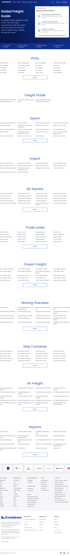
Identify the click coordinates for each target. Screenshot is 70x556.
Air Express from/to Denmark (24, 203)
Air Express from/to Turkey (42, 198)
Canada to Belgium (57, 236)
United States (2, 480)
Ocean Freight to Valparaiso (59, 268)
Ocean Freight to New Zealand (42, 280)
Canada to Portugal (40, 234)
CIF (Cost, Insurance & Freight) (61, 480)
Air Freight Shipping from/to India (7, 392)
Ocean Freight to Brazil (23, 277)
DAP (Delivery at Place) (59, 484)
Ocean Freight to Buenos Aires (7, 268)
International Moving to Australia (25, 315)
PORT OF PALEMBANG (41, 63)
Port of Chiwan (3, 72)
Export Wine (43, 488)
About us (35, 2)
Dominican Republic (4, 490)
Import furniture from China (32, 496)
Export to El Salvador (22, 122)
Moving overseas (4, 307)
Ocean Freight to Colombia (42, 275)
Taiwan (15, 500)
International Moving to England (43, 315)
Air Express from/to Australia (6, 200)
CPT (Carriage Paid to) (59, 488)
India (1, 484)
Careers (55, 527)
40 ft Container (30, 490)
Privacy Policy (57, 530)
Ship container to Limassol (41, 358)
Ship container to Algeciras (24, 353)
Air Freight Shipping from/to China (43, 388)
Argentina (2, 504)
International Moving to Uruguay (43, 322)
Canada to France (22, 239)
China (1, 482)
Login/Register (64, 2)
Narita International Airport (24, 444)
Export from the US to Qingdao (42, 129)
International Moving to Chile (24, 311)
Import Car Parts (30, 506)
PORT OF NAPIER (4, 63)
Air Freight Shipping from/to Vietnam (8, 400)
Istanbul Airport (56, 448)
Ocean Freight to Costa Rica (59, 277)
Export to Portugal (4, 131)
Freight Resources (42, 519)
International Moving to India (59, 315)
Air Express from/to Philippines (24, 198)
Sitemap (40, 530)
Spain (1, 486)
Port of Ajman (56, 65)
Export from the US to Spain (59, 125)
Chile (1, 494)
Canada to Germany (40, 239)
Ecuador (1, 496)
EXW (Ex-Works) (58, 498)
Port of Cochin (21, 72)
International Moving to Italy (24, 318)
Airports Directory (4, 431)
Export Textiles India (45, 490)
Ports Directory (39, 65)
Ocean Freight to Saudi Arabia (24, 271)
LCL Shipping (30, 480)
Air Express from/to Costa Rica (60, 200)
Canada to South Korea (41, 236)
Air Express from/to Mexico (42, 195)
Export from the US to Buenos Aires (8, 122)
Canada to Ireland (22, 234)
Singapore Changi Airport (41, 448)
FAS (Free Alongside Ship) (60, 500)
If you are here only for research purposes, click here (52, 35)
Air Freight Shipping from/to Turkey (61, 396)
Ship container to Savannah (59, 360)
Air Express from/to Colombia (59, 193)
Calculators (41, 522)
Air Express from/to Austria (24, 200)
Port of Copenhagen (57, 72)
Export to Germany (44, 480)
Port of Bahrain (39, 67)
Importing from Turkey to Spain (42, 168)
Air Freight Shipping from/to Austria (43, 400)
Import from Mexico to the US (24, 163)
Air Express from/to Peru (5, 198)
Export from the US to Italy (59, 135)
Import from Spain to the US (6, 163)
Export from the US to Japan (24, 135)
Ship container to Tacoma (23, 351)
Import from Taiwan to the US (59, 163)
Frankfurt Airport (21, 448)
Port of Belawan (56, 67)
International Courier (28, 527)
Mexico (1, 502)
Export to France (44, 486)
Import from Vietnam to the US (7, 165)
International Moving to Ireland (7, 318)
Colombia (2, 506)
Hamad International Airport (6, 439)
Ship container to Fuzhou (5, 360)
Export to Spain (44, 484)
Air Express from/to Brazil (23, 193)
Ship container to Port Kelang (59, 355)
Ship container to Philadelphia (24, 358)
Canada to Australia (4, 234)
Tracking (55, 522)
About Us (56, 519)
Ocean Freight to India (5, 280)
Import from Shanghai (31, 500)
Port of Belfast (3, 70)
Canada (1, 498)
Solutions (26, 524)
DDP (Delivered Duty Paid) (60, 496)
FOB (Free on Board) (59, 490)
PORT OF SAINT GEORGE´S (24, 65)
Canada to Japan (21, 236)
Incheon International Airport (42, 435)
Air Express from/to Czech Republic (8, 203)
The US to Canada (57, 239)
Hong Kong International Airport (25, 431)
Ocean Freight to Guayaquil (24, 268)
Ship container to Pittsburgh (6, 351)
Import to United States (23, 172)
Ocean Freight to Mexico (23, 280)
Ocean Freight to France (23, 275)
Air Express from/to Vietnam (59, 198)
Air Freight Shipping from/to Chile (60, 400)
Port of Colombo (39, 72)
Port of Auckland (21, 67)
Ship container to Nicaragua (24, 360)
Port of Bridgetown (22, 70)
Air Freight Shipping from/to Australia (26, 400)
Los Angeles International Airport (7, 444)
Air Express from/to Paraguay (59, 195)
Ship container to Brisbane (59, 358)
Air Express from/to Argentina (6, 193)
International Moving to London (42, 318)
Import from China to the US (42, 163)
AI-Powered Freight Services (30, 519)
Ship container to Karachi (58, 351)
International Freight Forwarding (30, 530)
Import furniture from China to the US (8, 172)
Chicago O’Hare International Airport (44, 444)
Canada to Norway (4, 239)
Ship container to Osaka (41, 360)
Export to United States (5, 125)
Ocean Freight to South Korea (59, 280)
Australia (15, 484)
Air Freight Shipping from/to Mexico (44, 392)
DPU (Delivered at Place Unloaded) (61, 502)
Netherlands (2, 488)
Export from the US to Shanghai (25, 129)
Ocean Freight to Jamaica (41, 268)
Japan (1, 500)
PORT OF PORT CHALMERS (59, 63)
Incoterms (41, 524)
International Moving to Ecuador (7, 315)
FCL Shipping (30, 482)
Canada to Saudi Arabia (58, 234)
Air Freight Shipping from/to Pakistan (61, 392)
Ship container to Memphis (59, 353)
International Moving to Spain (6, 322)
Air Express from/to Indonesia (24, 195)
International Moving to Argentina (7, 311)
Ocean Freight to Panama (5, 271)
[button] (53, 2)
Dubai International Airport (59, 439)
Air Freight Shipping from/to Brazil (25, 388)
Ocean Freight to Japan (58, 271)
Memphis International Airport (60, 431)
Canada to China (57, 232)
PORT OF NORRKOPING (23, 63)
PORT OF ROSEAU (4, 65)
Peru (1, 492)
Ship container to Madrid (5, 353)
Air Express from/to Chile (41, 200)
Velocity (7, 541)
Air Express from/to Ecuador (59, 203)
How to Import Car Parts (58, 168)
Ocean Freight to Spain (5, 275)
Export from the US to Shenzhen (7, 129)
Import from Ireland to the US (59, 165)
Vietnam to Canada (57, 241)
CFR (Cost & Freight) (59, 482)
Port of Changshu (57, 70)
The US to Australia (4, 232)
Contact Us (58, 2)
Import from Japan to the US (42, 165)
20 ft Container (30, 488)
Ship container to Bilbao (5, 355)
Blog (40, 527)
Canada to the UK (22, 232)
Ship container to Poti (40, 351)
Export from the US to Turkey (42, 125)
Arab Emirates (16, 496)
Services (26, 522)
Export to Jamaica (40, 135)
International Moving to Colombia (43, 311)
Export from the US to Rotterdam (60, 122)
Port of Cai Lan (39, 70)
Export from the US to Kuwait (6, 135)
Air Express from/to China (41, 193)
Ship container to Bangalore (42, 353)
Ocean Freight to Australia (6, 277)
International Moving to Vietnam (25, 322)
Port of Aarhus (3, 67)
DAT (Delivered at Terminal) (60, 494)
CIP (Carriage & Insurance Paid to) (61, 486)
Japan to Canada (21, 241)
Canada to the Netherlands (6, 236)
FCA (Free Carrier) (58, 492)
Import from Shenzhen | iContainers (8, 168)
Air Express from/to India (5, 195)
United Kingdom (17, 490)
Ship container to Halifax (23, 355)
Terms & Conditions (58, 532)
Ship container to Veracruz (41, 355)
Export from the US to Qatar (59, 129)
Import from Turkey (31, 504)
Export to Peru (44, 482)
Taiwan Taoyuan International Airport (44, 439)
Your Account (56, 524)
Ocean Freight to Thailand (59, 275)
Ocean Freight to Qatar (41, 277)
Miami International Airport (59, 435)
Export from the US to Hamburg (43, 122)
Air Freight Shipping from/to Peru (25, 396)
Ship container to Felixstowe (6, 358)
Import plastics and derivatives (33, 498)
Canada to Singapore (40, 232)
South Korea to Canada (41, 241)
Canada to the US (4, 241)
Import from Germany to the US (25, 165)
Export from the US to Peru (42, 131)
